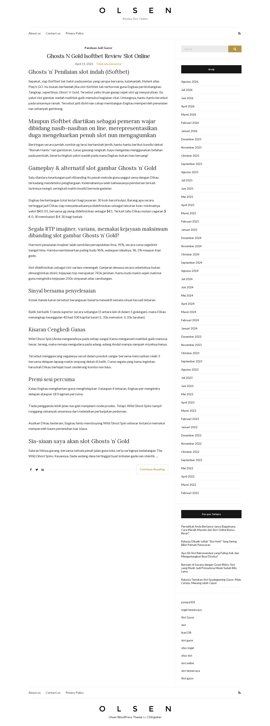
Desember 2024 (191, 238)
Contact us (53, 33)
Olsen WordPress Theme (125, 717)
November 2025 (191, 147)
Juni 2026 (187, 98)
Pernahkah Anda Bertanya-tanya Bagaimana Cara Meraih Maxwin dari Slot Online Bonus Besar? (208, 530)
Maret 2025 (188, 213)
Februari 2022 (190, 493)
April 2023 (187, 402)
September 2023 (191, 361)
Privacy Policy (75, 33)
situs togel (187, 648)
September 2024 (191, 262)
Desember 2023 (191, 336)
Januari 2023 (189, 427)
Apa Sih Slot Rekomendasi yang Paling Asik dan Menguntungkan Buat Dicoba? (210, 554)
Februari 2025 (190, 221)
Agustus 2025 (189, 172)
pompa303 (188, 602)
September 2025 (191, 164)
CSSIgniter (154, 717)
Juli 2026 (187, 90)
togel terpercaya (191, 609)
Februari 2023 (190, 419)
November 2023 (191, 345)
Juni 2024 (187, 287)
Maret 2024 (188, 312)
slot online (187, 663)
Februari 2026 (190, 122)
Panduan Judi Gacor (98, 48)
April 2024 (187, 303)
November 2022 (191, 443)
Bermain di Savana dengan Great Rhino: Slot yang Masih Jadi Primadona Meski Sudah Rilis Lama (209, 568)
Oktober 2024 (190, 254)
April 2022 (187, 476)
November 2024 (191, 246)
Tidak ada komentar (109, 64)
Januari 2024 (189, 328)
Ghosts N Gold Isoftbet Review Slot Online (98, 56)
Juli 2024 (187, 279)
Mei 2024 (187, 295)
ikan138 (186, 632)
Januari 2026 (189, 131)
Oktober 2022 (190, 451)
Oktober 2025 (190, 155)
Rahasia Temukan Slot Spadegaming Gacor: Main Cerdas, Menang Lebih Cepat (211, 581)
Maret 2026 (188, 114)
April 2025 (187, 205)
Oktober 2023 (190, 353)
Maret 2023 (188, 410)
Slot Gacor (187, 617)
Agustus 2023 (189, 369)
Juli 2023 (187, 377)
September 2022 (191, 460)
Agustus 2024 (189, 271)
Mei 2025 (187, 196)
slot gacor (187, 640)
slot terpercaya (190, 670)
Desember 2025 (191, 139)
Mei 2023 (187, 394)
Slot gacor (187, 678)
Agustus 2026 (189, 81)
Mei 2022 (187, 468)
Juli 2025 (187, 180)
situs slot (186, 655)
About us (34, 33)
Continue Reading (152, 469)
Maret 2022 (188, 484)
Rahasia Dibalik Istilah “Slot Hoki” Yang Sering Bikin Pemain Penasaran (209, 543)
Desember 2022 (191, 435)
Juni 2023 (187, 386)
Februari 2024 (190, 320)
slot (183, 625)
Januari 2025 (189, 229)
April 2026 (187, 106)
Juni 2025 (187, 188)
